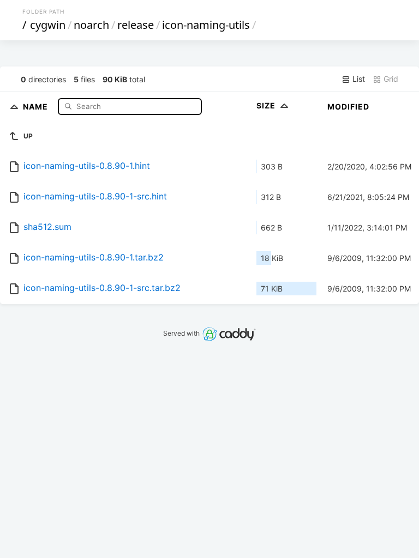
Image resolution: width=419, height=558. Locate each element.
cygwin (47, 24)
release (135, 24)
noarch (91, 24)
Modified (348, 106)
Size (267, 105)
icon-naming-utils (206, 24)
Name (36, 106)
